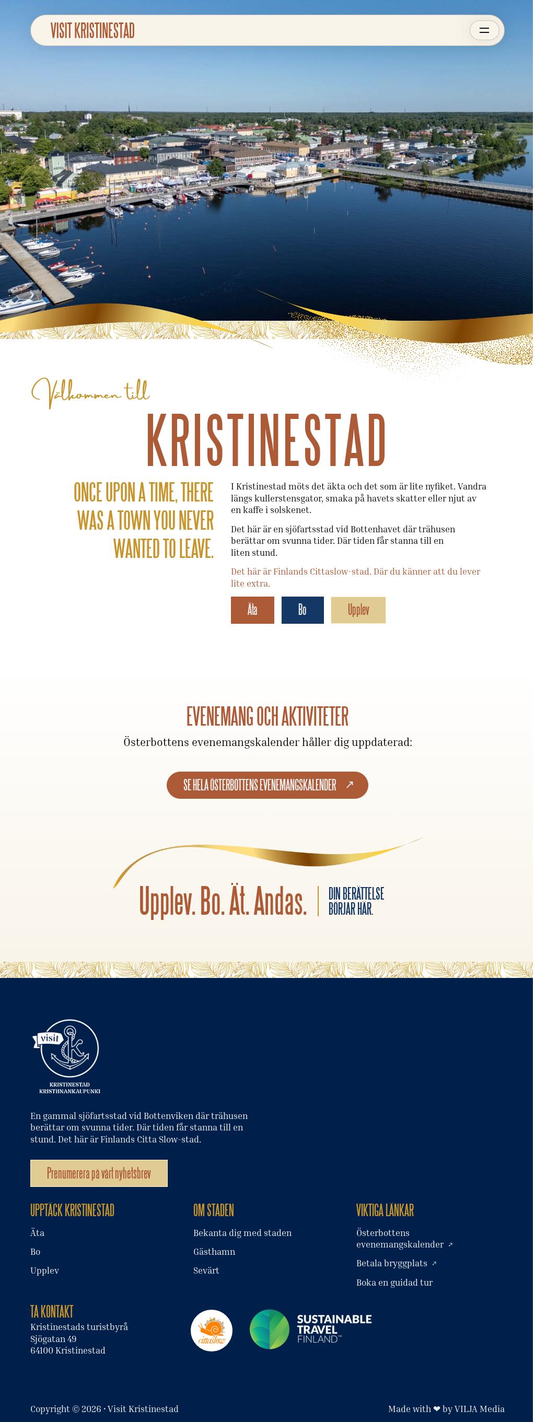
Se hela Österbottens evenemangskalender (259, 785)
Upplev (358, 609)
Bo (302, 609)
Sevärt (206, 1270)
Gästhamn (214, 1251)
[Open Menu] (484, 30)
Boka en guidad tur (394, 1282)
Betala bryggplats (391, 1262)
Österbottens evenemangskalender (400, 1238)
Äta (253, 609)
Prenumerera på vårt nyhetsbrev (99, 1173)
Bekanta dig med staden (242, 1232)
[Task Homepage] (92, 30)
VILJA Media (480, 1408)
